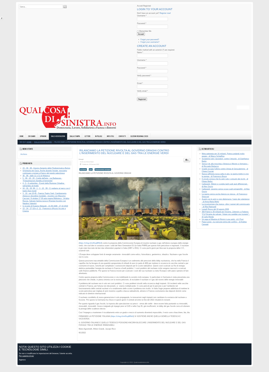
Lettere (87, 136)
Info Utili (110, 136)
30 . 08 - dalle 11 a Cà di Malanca (36, 176)
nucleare (83, 169)
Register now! (165, 13)
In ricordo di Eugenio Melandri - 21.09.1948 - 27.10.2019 (45, 206)
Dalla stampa (75, 136)
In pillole (98, 136)
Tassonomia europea (103, 169)
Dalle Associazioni (58, 136)
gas (90, 169)
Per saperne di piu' (26, 356)
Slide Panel (244, 107)
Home (21, 136)
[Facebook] (1, 18)
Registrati (142, 99)
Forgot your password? (150, 39)
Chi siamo (31, 136)
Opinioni (43, 136)
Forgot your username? (150, 42)
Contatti (122, 136)
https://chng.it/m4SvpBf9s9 (90, 243)
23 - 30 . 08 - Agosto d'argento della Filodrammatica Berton (46, 168)
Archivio (23, 154)
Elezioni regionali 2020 (139, 136)
